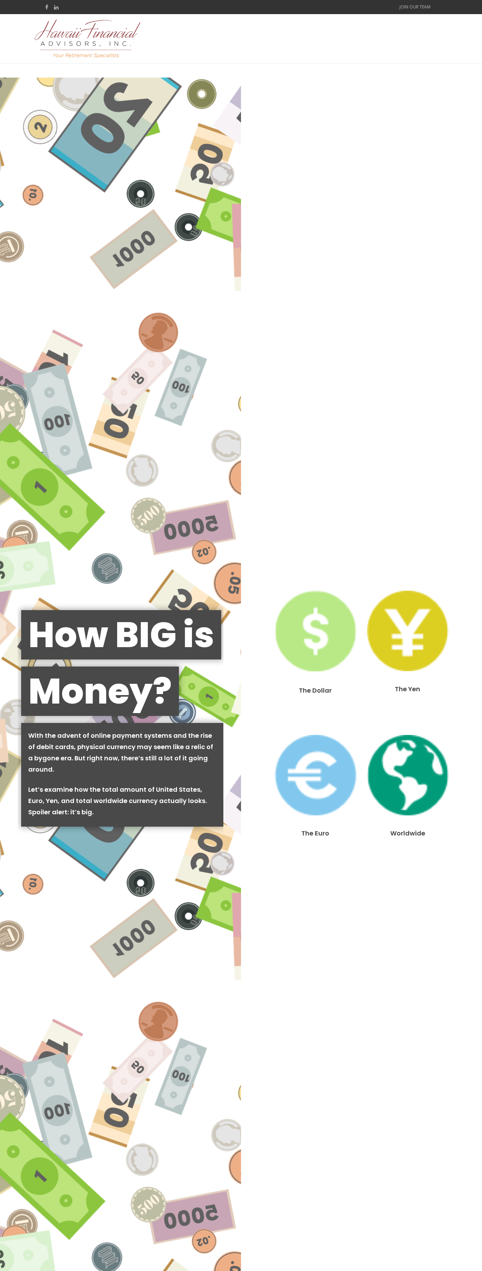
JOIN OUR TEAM (414, 7)
